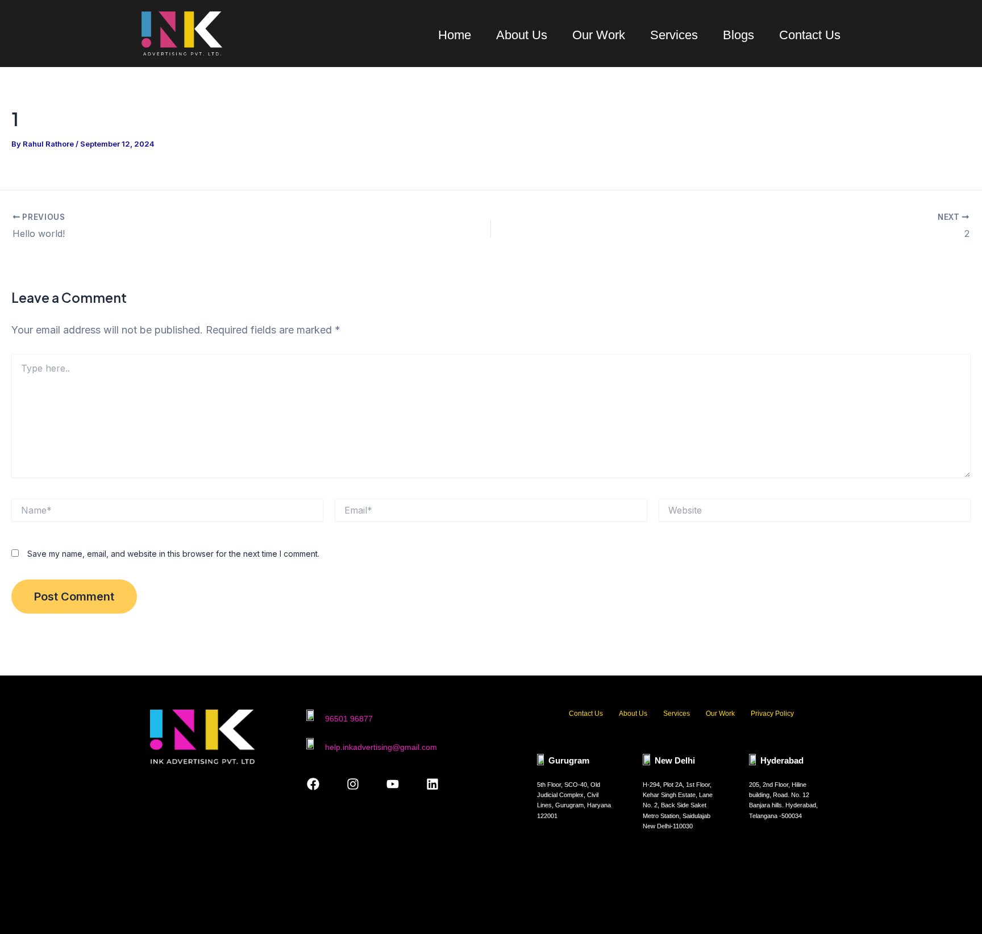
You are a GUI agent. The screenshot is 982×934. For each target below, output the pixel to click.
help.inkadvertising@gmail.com (381, 747)
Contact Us (809, 35)
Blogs (738, 35)
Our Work (598, 35)
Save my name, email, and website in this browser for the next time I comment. (173, 553)
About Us (521, 35)
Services (674, 35)
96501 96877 (349, 718)
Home (454, 35)
